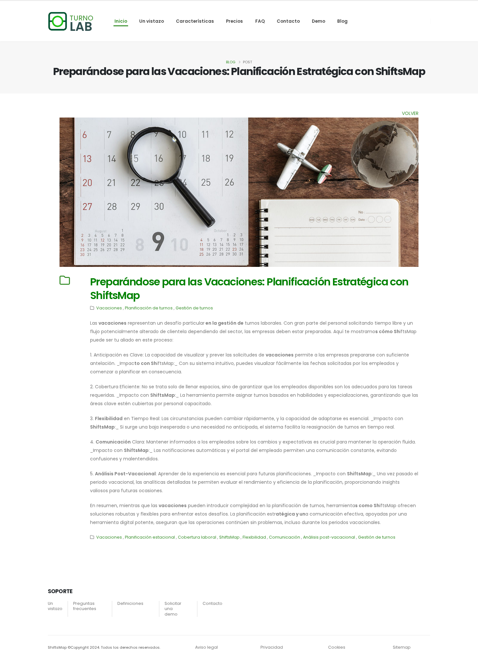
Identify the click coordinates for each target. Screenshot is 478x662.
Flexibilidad (254, 537)
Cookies (336, 647)
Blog (342, 21)
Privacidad (271, 647)
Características (195, 21)
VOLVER (410, 113)
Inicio (120, 21)
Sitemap (402, 647)
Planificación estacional (150, 537)
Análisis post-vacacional (329, 537)
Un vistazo (151, 21)
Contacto (288, 21)
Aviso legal (206, 647)
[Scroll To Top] (466, 654)
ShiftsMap (229, 537)
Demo (318, 21)
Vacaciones (109, 308)
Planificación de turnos (149, 308)
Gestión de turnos (194, 308)
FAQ (260, 21)
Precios (234, 21)
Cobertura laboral (197, 537)
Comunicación (284, 537)
